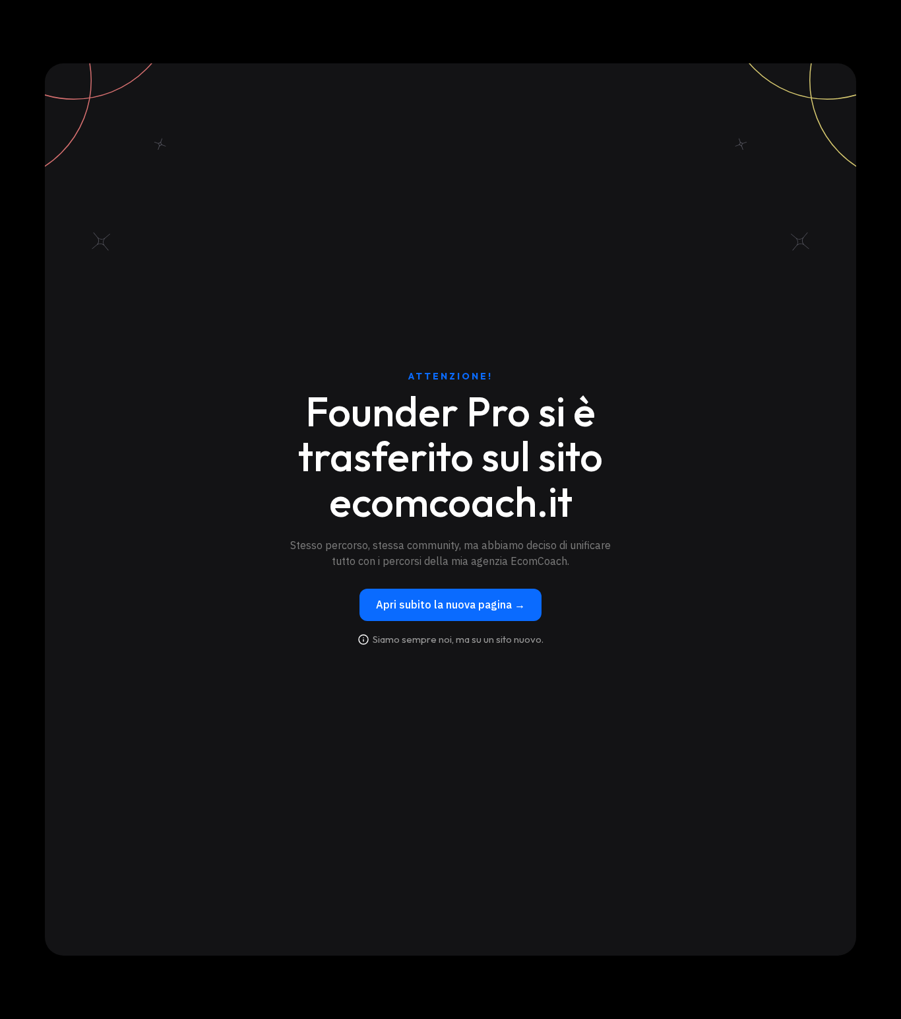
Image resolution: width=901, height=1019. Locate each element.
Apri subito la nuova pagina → (450, 604)
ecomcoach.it (451, 501)
